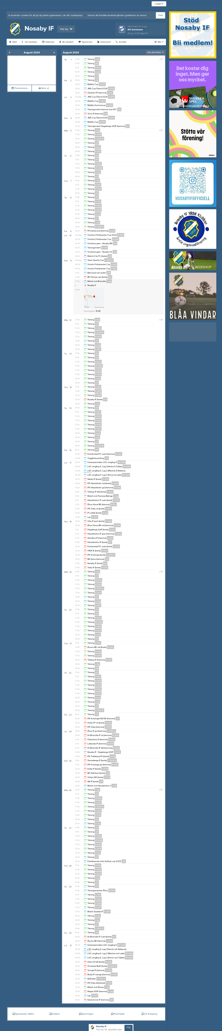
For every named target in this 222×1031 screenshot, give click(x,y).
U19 (96, 63)
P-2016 (98, 210)
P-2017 (98, 429)
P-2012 (102, 84)
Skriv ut (45, 88)
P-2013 (111, 88)
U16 (96, 80)
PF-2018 (98, 168)
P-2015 (109, 105)
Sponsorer (86, 42)
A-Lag (97, 72)
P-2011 (98, 67)
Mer (159, 42)
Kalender (49, 42)
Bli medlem (67, 42)
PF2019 (98, 580)
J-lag (97, 59)
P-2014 (98, 374)
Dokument (105, 42)
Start (14, 42)
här (84, 15)
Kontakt (122, 42)
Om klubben (30, 42)
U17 (96, 76)
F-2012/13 (99, 138)
